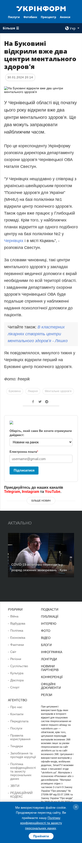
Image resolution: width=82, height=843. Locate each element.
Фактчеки (17, 645)
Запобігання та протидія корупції (23, 755)
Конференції (52, 677)
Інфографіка (51, 652)
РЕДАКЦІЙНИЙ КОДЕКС (21, 794)
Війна (14, 616)
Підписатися (24, 470)
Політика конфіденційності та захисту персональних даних (23, 771)
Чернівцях (13, 240)
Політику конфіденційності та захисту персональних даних (41, 823)
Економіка (17, 637)
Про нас (16, 707)
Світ (13, 652)
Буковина (15, 391)
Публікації (49, 616)
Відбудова (17, 623)
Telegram (12, 492)
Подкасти (49, 609)
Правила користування (20, 737)
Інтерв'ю (48, 623)
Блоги (46, 645)
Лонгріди (49, 659)
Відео (46, 638)
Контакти (16, 714)
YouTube (52, 492)
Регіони (15, 659)
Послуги (14, 17)
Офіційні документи (51, 686)
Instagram (30, 492)
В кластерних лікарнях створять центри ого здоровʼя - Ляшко (38, 334)
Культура (16, 673)
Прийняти (41, 836)
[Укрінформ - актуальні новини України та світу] (41, 8)
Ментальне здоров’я (58, 391)
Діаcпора (17, 680)
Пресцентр (48, 17)
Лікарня (33, 391)
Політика (16, 630)
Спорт (14, 687)
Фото (45, 631)
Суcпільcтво (19, 666)
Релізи (46, 695)
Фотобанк (30, 17)
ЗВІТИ (14, 786)
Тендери (16, 746)
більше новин (41, 500)
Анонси (65, 17)
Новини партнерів (50, 668)
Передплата (19, 721)
